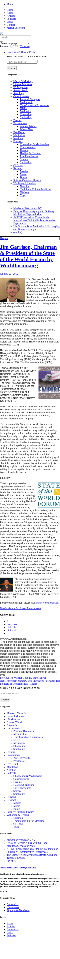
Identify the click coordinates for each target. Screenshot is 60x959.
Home (10, 9)
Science (24, 159)
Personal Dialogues (30, 99)
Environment (20, 123)
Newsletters (13, 907)
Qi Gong (18, 165)
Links (10, 21)
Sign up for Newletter (18, 910)
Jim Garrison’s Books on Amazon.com (20, 608)
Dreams (17, 120)
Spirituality (26, 117)
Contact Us (12, 904)
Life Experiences (29, 156)
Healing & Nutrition (30, 153)
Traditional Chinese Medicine (35, 189)
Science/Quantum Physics (27, 180)
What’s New (26, 129)
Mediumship (26, 102)
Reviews (17, 168)
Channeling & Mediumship (34, 144)
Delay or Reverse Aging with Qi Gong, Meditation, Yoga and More (34, 213)
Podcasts (11, 18)
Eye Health (19, 132)
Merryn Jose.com (16, 27)
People (4, 238)
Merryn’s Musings (22, 81)
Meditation (25, 111)
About (10, 12)
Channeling (26, 114)
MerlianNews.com (8, 867)
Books (23, 177)
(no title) (17, 232)
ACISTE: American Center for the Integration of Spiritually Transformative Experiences (34, 220)
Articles (11, 15)
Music (23, 174)
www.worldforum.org (47, 602)
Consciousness (21, 96)
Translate (25, 46)
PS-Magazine (20, 87)
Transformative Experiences (34, 105)
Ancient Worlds (28, 126)
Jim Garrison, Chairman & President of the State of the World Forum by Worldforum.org (28, 256)
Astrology (18, 93)
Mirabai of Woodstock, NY (27, 208)
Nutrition (18, 138)
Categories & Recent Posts (21, 52)
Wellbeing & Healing (24, 183)
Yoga (23, 195)
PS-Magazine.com (27, 867)
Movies (24, 171)
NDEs (23, 108)
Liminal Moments (22, 84)
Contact (11, 24)
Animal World (20, 90)
